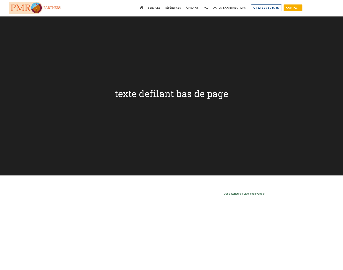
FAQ (206, 7)
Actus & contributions (229, 7)
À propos (192, 7)
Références (173, 7)
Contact (293, 7)
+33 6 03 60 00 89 (267, 7)
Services (154, 7)
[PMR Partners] (35, 8)
